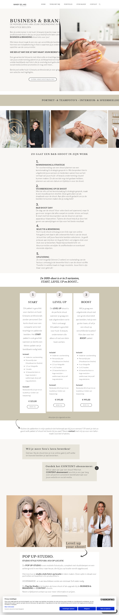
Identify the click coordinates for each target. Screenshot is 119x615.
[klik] (97, 468)
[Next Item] (115, 129)
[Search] (99, 4)
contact (71, 431)
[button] (55, 4)
